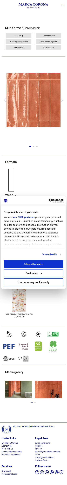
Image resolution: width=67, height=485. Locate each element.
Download (6, 471)
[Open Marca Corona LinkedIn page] (47, 473)
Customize (32, 273)
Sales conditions (42, 443)
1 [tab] (30, 146)
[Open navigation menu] (63, 5)
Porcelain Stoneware (11, 455)
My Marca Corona (10, 443)
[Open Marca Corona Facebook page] (37, 473)
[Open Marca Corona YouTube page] (57, 473)
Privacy (38, 449)
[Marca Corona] (33, 6)
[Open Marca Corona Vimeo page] (61, 473)
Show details (49, 254)
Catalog (19, 36)
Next (62, 100)
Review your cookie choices (47, 452)
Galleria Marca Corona (12, 452)
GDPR (37, 455)
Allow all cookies (33, 264)
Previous (5, 100)
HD (19, 47)
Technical (48, 36)
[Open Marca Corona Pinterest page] (52, 473)
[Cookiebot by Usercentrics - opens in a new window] (49, 201)
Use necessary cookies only (33, 282)
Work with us (7, 449)
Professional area (9, 474)
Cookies (38, 446)
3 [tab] (37, 146)
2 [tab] (33, 146)
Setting (19, 42)
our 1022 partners (24, 217)
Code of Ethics (41, 460)
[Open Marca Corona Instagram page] (42, 473)
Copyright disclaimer (44, 458)
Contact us (48, 47)
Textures (49, 42)
